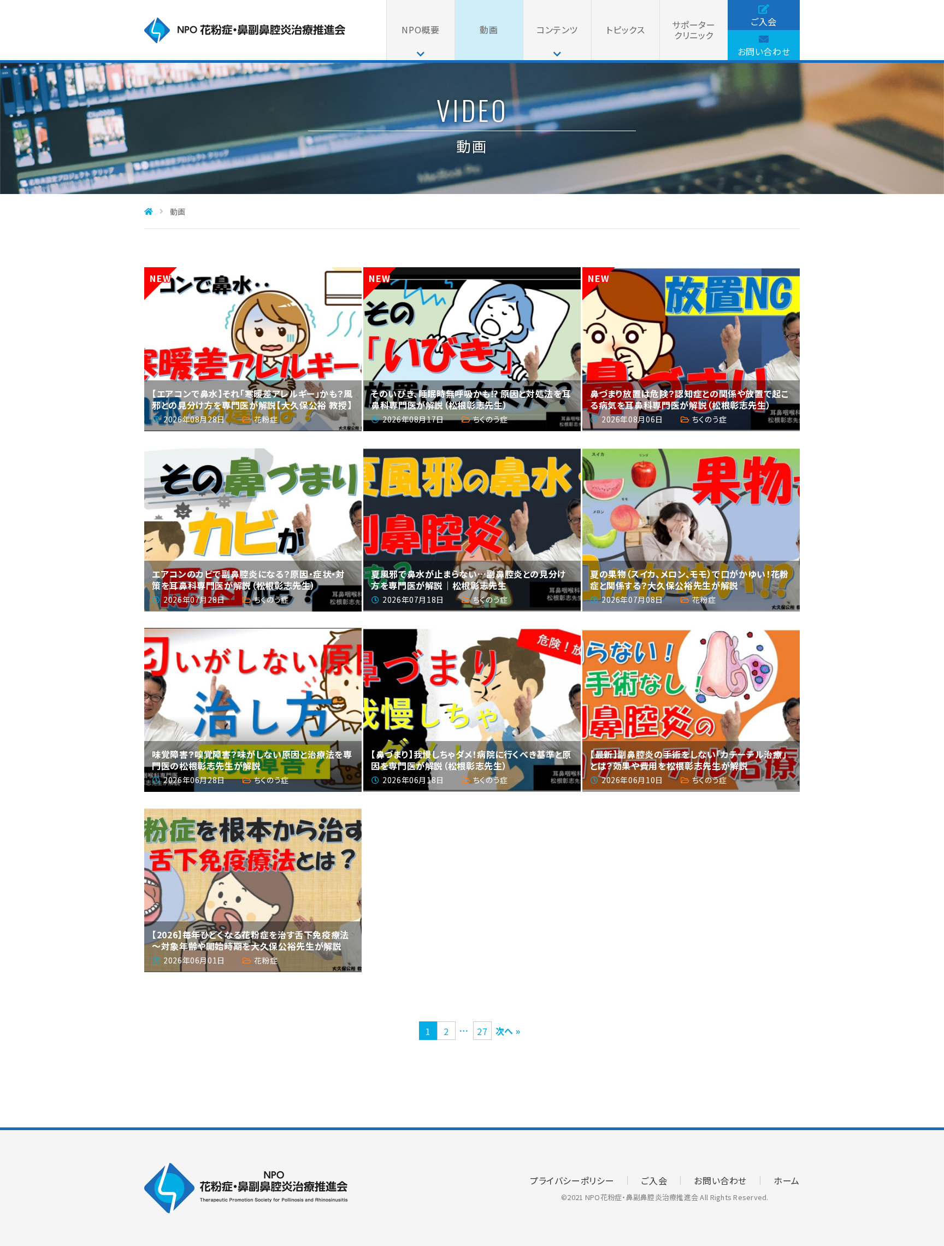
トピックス (625, 29)
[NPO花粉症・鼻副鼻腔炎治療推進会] (244, 38)
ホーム (787, 1180)
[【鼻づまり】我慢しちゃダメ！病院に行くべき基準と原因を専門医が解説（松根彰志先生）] (472, 710)
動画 (489, 29)
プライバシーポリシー (572, 1180)
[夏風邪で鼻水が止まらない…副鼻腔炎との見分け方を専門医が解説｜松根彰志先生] (472, 530)
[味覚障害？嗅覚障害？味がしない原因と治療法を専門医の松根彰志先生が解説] (253, 710)
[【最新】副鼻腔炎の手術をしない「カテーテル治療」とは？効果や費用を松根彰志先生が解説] (691, 710)
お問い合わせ (764, 51)
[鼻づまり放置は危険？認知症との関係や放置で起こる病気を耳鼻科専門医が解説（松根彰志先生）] (691, 349)
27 (482, 1031)
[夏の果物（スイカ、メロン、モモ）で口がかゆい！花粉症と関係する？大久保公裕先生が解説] (691, 530)
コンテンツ (557, 29)
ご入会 (764, 21)
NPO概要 (420, 29)
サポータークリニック (693, 30)
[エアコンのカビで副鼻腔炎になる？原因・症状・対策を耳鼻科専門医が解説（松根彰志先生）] (253, 530)
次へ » (508, 1030)
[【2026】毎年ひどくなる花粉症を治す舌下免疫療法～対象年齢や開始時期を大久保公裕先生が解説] (253, 890)
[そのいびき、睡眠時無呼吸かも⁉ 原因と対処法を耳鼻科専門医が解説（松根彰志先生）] (472, 349)
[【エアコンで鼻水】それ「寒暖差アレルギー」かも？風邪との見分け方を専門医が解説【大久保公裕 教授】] (253, 349)
